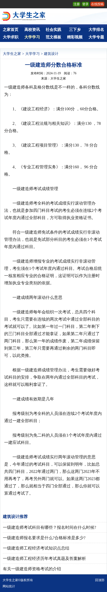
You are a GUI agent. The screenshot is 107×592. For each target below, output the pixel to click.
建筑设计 (51, 54)
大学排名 (96, 29)
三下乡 (75, 29)
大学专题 (96, 37)
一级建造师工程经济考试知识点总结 (36, 548)
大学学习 (32, 37)
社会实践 (53, 29)
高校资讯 (32, 29)
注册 (76, 4)
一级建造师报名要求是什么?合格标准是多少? (44, 538)
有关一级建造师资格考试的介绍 (32, 569)
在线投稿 (97, 4)
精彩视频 (75, 37)
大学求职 (10, 37)
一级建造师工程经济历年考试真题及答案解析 (44, 558)
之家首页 (10, 29)
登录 (85, 4)
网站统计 (9, 586)
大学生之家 (12, 54)
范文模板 (53, 37)
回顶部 (99, 580)
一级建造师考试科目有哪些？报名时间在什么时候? (49, 527)
